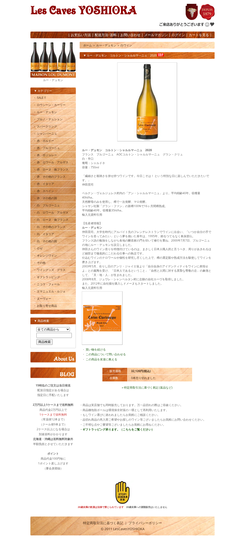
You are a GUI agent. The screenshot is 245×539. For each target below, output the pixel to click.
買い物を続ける (96, 349)
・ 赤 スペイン (43, 191)
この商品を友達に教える (101, 359)
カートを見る (199, 35)
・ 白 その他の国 (45, 241)
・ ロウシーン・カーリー (49, 105)
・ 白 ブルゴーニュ (46, 205)
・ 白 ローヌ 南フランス (50, 220)
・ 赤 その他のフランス (49, 177)
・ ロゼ (38, 248)
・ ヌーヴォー (42, 299)
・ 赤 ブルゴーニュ (46, 148)
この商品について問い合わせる (106, 354)
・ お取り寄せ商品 (45, 306)
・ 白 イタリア (43, 234)
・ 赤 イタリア (43, 184)
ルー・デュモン (106, 45)
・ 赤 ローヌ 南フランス (50, 169)
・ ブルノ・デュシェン (48, 119)
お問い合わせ (130, 35)
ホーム (87, 45)
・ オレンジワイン (45, 255)
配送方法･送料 (106, 35)
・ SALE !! (39, 98)
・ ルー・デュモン (45, 112)
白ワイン (126, 45)
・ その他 (39, 263)
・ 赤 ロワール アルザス (50, 162)
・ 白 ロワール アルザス (50, 212)
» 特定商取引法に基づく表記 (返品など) (147, 387)
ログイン (178, 35)
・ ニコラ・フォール (46, 284)
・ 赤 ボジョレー (45, 155)
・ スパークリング (45, 126)
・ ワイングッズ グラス (49, 270)
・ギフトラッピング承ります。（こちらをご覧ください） (117, 429)
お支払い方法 (81, 35)
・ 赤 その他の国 (45, 198)
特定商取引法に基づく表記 (103, 523)
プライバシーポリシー (145, 523)
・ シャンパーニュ (45, 134)
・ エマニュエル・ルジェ (49, 291)
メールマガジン (156, 35)
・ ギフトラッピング (46, 277)
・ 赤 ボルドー (43, 141)
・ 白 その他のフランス (49, 227)
